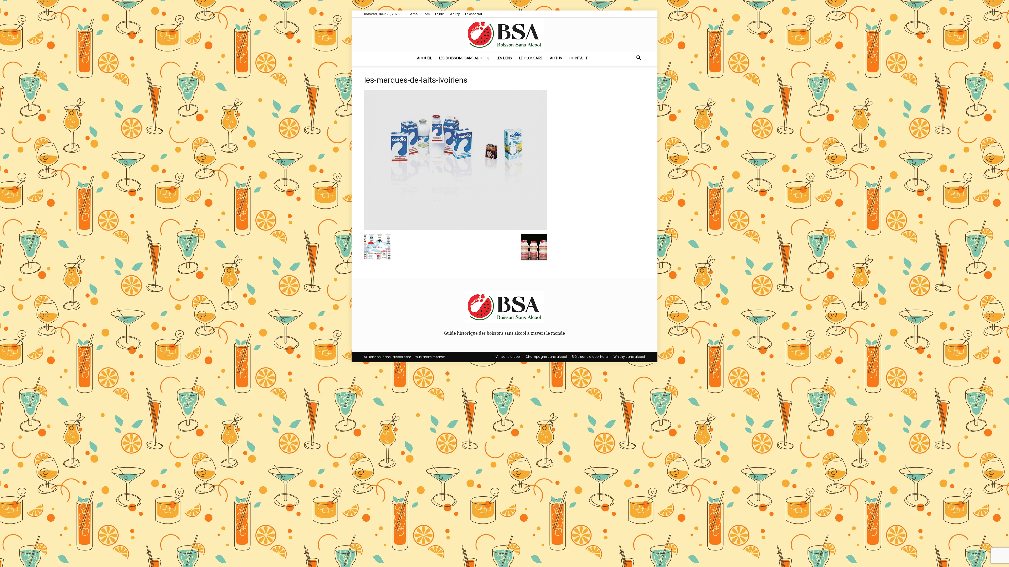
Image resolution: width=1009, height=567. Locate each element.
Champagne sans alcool (546, 356)
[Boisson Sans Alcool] (504, 35)
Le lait (439, 14)
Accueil (424, 58)
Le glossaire (531, 58)
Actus (556, 58)
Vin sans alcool (508, 356)
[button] (638, 58)
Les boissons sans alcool (464, 58)
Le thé (413, 14)
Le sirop (454, 14)
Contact (578, 58)
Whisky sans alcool (629, 356)
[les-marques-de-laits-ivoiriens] (455, 228)
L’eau (426, 14)
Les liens (504, 58)
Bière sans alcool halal (590, 356)
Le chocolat (473, 14)
